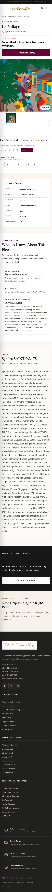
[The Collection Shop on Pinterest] (17, 685)
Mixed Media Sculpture (10, 796)
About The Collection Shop (11, 702)
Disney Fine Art (7, 757)
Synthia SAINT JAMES (15, 16)
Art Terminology (7, 714)
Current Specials (8, 812)
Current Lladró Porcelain (10, 788)
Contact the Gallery (26, 53)
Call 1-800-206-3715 (26, 581)
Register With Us (8, 722)
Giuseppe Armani (8, 749)
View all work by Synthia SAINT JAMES (20, 364)
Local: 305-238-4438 (9, 675)
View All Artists (7, 773)
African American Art (9, 745)
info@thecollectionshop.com (12, 678)
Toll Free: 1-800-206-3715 (11, 672)
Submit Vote (26, 150)
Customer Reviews (9, 726)
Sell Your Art (6, 816)
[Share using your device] (29, 164)
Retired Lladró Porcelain (10, 792)
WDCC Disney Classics (10, 808)
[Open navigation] (6, 8)
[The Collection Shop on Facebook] (4, 685)
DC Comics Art (7, 753)
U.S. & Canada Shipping (11, 710)
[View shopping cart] (47, 8)
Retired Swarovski (8, 804)
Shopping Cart (7, 729)
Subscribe (30, 882)
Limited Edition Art (8, 769)
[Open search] (42, 8)
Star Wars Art (7, 800)
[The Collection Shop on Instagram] (11, 685)
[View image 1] (11, 118)
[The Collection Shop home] (24, 8)
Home (4, 16)
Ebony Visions (7, 761)
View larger (45, 107)
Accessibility (6, 718)
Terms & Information (8, 882)
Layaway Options (8, 706)
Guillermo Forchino (9, 765)
